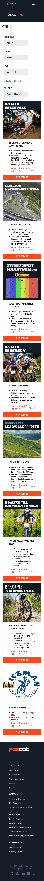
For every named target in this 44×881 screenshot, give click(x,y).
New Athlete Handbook (20, 827)
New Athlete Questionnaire (21, 836)
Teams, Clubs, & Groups (20, 807)
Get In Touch (15, 847)
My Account (15, 803)
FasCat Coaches (16, 819)
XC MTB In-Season (18, 385)
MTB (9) (10, 43)
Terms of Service (17, 799)
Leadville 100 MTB (19, 462)
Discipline (9, 37)
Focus (7, 51)
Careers (12, 783)
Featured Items (13, 94)
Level (7, 66)
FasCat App (14, 775)
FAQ (11, 787)
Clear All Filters (12, 81)
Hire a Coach (15, 823)
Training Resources (18, 831)
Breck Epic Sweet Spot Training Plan (21, 627)
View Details (22, 177)
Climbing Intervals (19, 224)
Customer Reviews (17, 779)
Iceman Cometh (17, 707)
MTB (21, 15)
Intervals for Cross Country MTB (20, 144)
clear (31, 37)
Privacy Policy (15, 852)
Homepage (11, 15)
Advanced (11, 72)
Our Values (14, 770)
